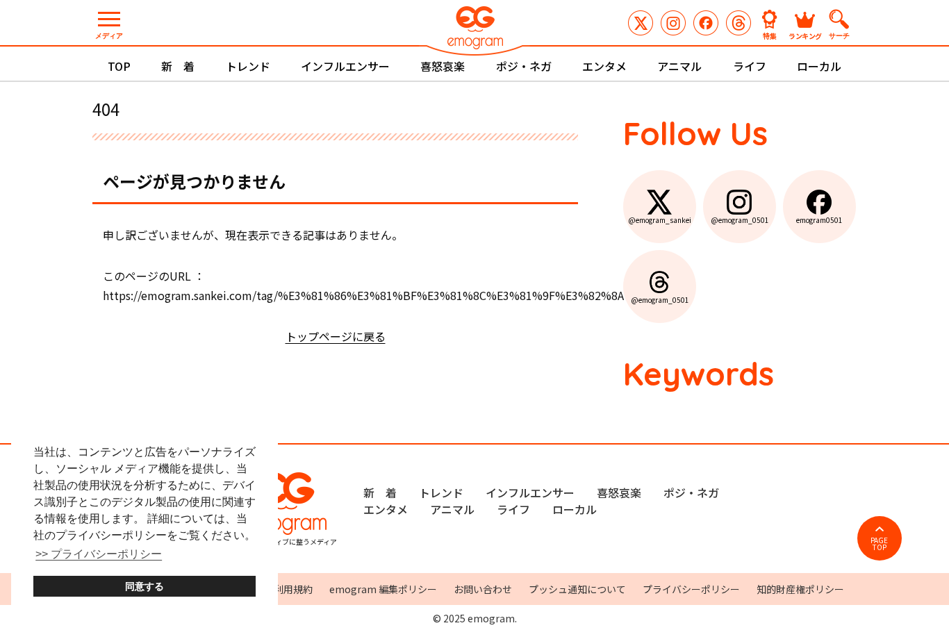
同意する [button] (144, 586)
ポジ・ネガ (524, 66)
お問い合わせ (483, 589)
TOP (119, 66)
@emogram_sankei (640, 22)
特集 (770, 35)
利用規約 (293, 589)
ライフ (749, 66)
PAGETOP (879, 543)
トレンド (248, 66)
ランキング (805, 35)
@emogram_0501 (673, 22)
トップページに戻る (336, 336)
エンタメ (604, 66)
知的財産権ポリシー (800, 589)
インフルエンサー (345, 66)
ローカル (819, 66)
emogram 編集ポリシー (383, 589)
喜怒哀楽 (442, 66)
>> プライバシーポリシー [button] (98, 554)
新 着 (178, 66)
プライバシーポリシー (691, 589)
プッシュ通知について (577, 589)
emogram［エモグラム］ (474, 29)
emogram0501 (705, 22)
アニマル (679, 66)
